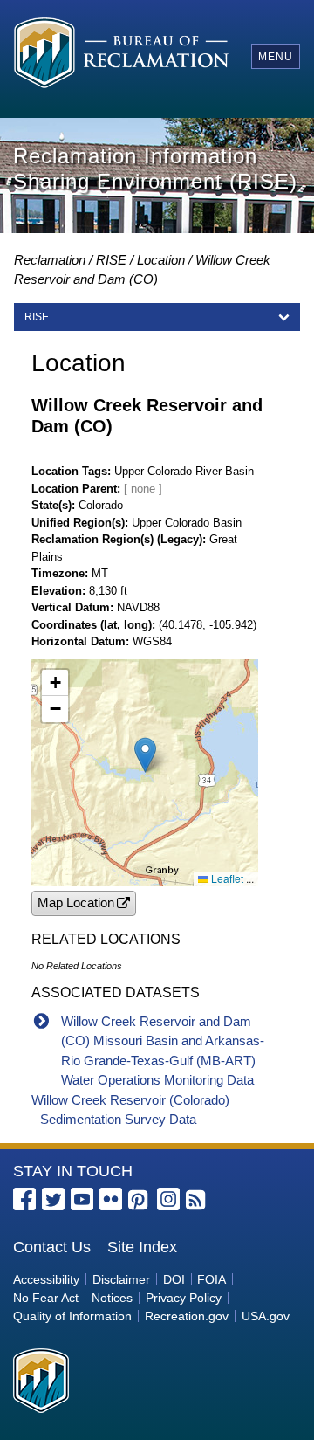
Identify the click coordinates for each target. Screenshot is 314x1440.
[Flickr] (110, 1199)
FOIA (211, 1279)
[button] (145, 755)
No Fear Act (45, 1298)
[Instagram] (168, 1199)
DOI (174, 1279)
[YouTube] (82, 1199)
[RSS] (197, 1200)
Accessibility (46, 1279)
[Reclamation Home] (121, 55)
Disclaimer (121, 1279)
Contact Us (52, 1247)
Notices (112, 1298)
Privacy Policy (184, 1298)
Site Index (142, 1247)
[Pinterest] (139, 1200)
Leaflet (225, 878)
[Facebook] (24, 1199)
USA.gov (266, 1316)
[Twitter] (53, 1199)
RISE (111, 259)
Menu (275, 57)
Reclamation (49, 259)
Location (161, 259)
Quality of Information (72, 1316)
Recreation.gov (187, 1316)
